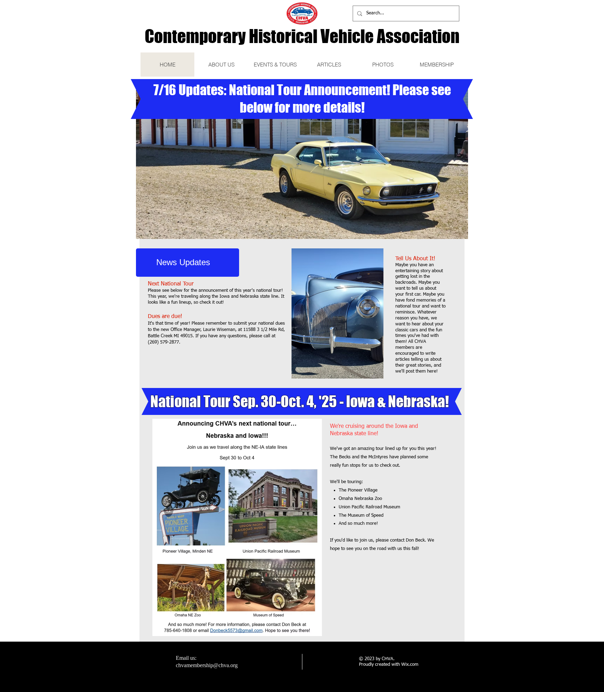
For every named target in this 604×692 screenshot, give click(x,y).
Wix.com (409, 664)
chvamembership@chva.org (207, 665)
